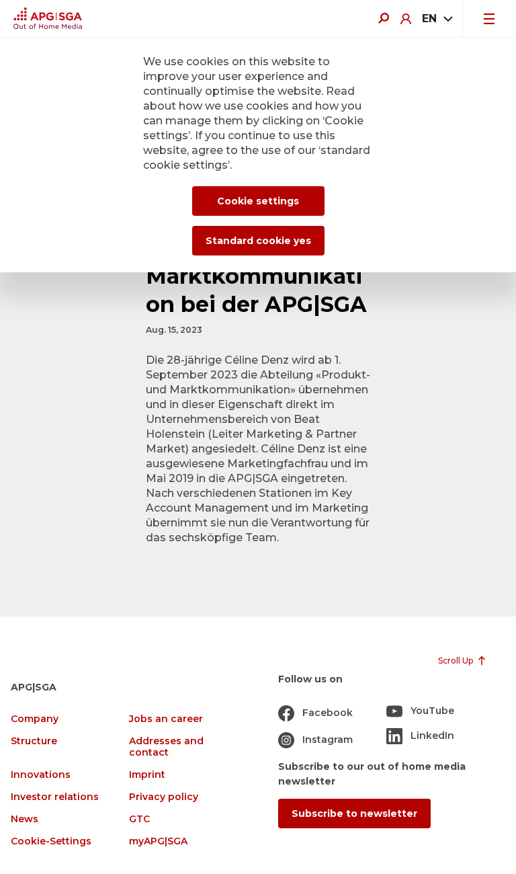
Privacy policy (163, 797)
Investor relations (55, 797)
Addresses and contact (166, 747)
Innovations (41, 775)
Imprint (147, 775)
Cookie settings (258, 201)
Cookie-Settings (51, 841)
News (24, 819)
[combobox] (437, 19)
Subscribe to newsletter (354, 813)
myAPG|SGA (158, 841)
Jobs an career (166, 719)
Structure (34, 741)
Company (34, 719)
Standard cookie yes (258, 241)
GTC (139, 819)
